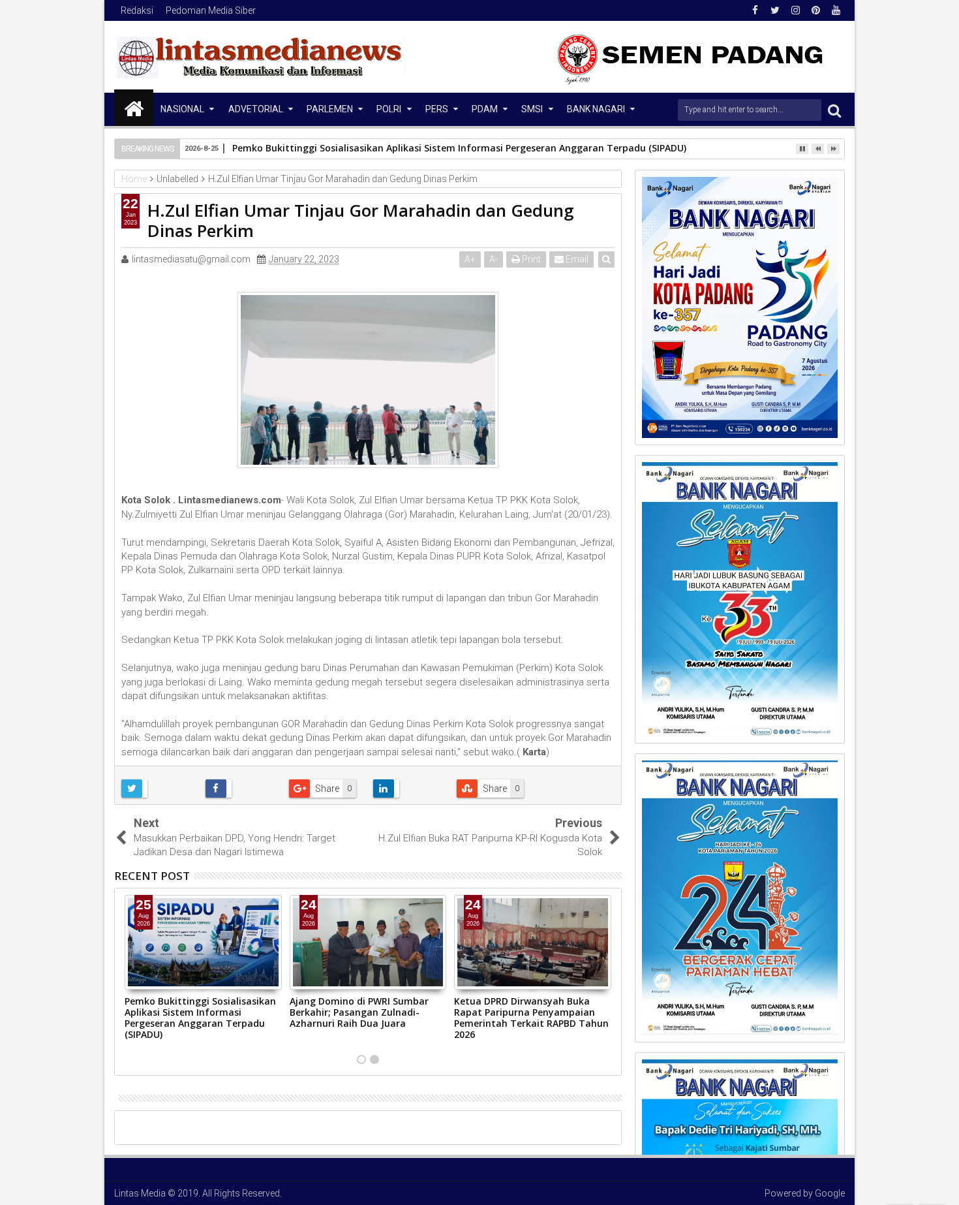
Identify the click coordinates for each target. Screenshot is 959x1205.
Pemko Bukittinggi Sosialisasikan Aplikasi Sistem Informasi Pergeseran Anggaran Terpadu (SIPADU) (459, 148)
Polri (388, 109)
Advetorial (255, 109)
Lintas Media (140, 1193)
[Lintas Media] (133, 107)
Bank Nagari (596, 109)
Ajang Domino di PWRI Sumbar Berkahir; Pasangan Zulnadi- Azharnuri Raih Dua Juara (359, 1012)
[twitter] (775, 10)
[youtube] (836, 10)
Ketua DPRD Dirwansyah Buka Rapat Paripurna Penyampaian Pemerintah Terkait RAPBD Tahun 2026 (531, 1017)
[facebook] (755, 10)
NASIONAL (182, 109)
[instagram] (795, 10)
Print (530, 259)
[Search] (834, 110)
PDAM (485, 109)
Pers (436, 109)
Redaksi (137, 10)
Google (830, 1193)
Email (576, 259)
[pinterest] (815, 10)
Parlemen (330, 109)
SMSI (532, 109)
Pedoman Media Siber (211, 10)
